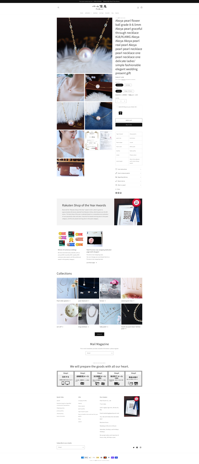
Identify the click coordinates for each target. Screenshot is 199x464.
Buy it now (129, 124)
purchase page (91, 262)
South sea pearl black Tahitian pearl (130, 327)
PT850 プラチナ (128, 91)
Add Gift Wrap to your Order (128, 107)
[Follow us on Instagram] (121, 193)
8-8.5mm (119, 85)
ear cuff (59, 327)
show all (99, 334)
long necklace (82, 327)
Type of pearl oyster (83, 411)
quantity (117, 98)
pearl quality (81, 408)
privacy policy (60, 411)
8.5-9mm (128, 85)
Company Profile (82, 400)
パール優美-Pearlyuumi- (97, 460)
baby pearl (103, 327)
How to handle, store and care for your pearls (88, 415)
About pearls (81, 406)
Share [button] (118, 189)
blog (79, 419)
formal (102, 301)
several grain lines (127, 301)
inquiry (80, 403)
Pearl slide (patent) (63, 301)
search (58, 400)
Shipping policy (60, 408)
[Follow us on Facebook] (116, 193)
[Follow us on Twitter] (118, 193)
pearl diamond (83, 301)
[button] (58, 7)
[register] (111, 353)
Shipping (123, 79)
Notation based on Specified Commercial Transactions (64, 404)
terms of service (61, 416)
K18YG (118, 91)
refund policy (60, 413)
